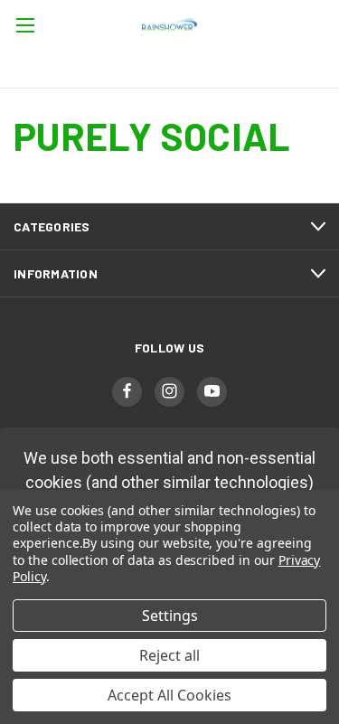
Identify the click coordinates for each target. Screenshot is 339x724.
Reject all (169, 655)
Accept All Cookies (169, 695)
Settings (170, 615)
